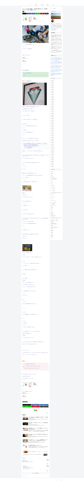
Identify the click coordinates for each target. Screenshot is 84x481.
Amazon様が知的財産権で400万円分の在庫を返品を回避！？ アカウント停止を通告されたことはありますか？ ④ (56, 36)
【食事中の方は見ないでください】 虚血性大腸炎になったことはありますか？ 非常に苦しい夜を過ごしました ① (56, 47)
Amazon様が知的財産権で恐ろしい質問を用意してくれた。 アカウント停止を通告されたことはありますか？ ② (56, 43)
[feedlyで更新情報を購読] (34, 410)
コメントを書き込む (35, 473)
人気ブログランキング (25, 58)
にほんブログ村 (24, 61)
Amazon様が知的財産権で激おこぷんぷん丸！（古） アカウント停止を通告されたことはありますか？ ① (56, 51)
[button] (46, 13)
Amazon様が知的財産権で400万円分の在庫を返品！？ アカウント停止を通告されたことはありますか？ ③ (56, 40)
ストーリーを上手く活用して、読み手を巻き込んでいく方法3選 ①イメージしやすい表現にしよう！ (56, 66)
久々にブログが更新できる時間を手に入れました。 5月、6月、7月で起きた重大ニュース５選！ (56, 59)
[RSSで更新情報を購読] (36, 410)
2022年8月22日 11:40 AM (25, 466)
